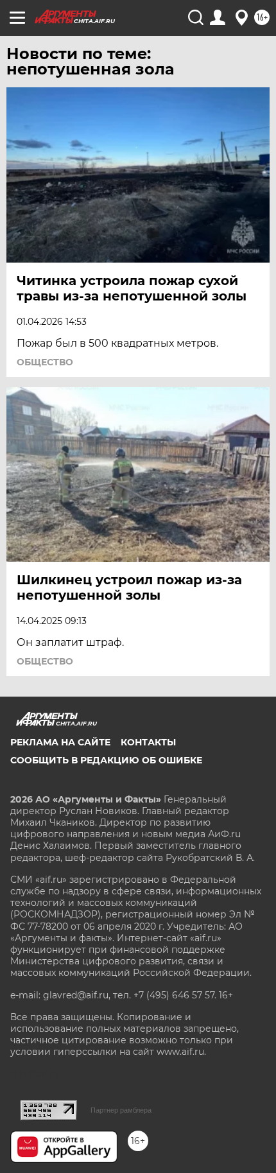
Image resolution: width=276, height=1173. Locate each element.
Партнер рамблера (121, 1110)
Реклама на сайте (60, 742)
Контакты (148, 742)
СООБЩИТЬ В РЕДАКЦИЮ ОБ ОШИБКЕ (106, 760)
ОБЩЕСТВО (45, 362)
